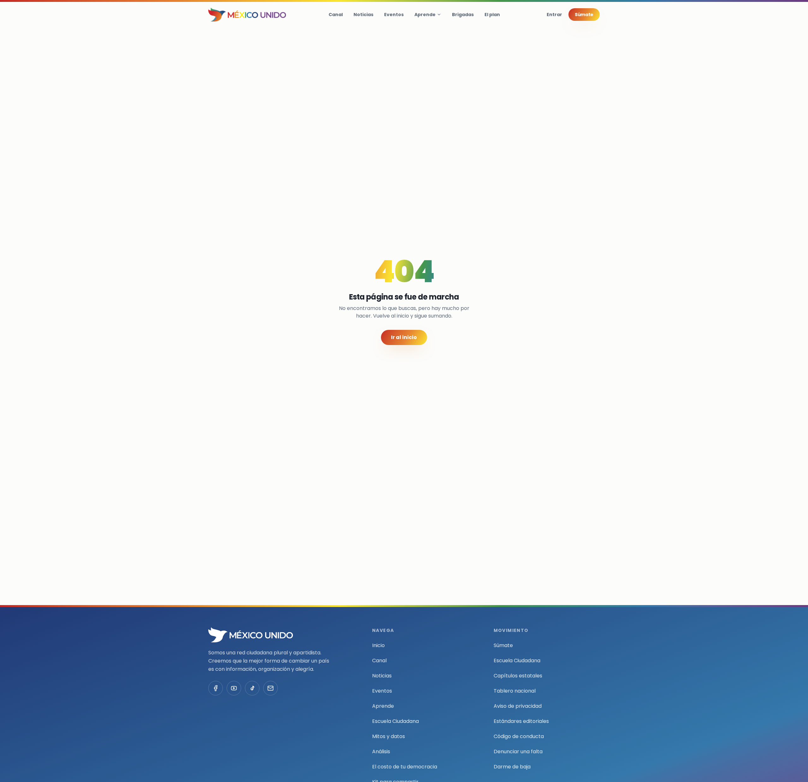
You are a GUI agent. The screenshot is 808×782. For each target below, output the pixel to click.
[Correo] (270, 688)
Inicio (378, 645)
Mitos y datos (388, 736)
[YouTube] (234, 688)
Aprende (425, 14)
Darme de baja (512, 766)
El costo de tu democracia (404, 766)
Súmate (584, 14)
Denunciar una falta (518, 751)
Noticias (363, 14)
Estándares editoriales (521, 721)
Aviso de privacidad (518, 706)
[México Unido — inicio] (247, 14)
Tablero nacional (515, 690)
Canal (336, 14)
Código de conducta (519, 736)
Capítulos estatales (518, 675)
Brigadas (463, 14)
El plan (492, 14)
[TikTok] (252, 688)
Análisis (381, 751)
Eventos (394, 14)
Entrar (554, 14)
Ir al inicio (404, 337)
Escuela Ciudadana (395, 721)
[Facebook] (215, 688)
